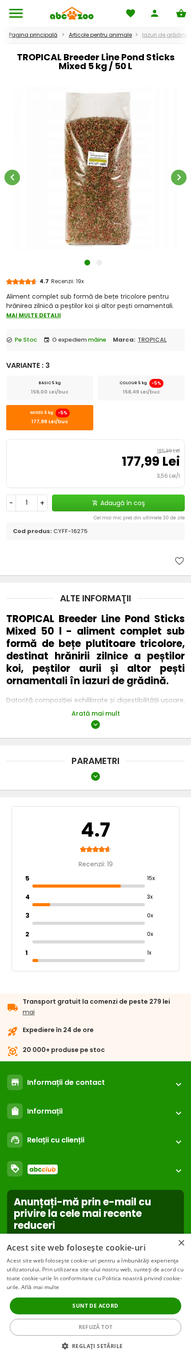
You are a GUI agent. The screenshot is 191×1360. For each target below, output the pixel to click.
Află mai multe (40, 1287)
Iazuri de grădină (165, 35)
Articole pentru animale (100, 35)
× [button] (181, 1243)
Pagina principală (33, 35)
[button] (95, 1345)
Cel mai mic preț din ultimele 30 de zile (139, 517)
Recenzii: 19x (67, 281)
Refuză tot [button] (96, 1327)
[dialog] (95, 1297)
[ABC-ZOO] (72, 13)
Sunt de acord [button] (95, 1305)
